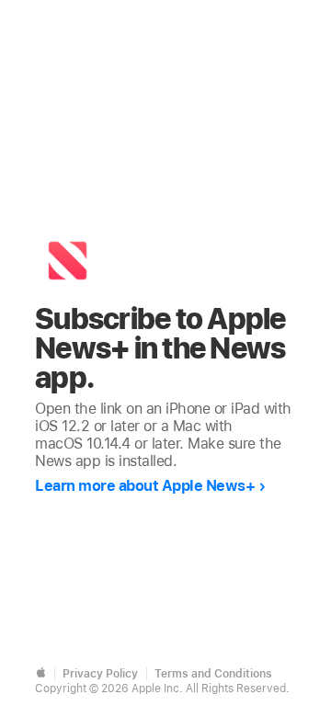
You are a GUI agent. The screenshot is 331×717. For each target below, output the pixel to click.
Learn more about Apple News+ (145, 486)
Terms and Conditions (213, 673)
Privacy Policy (100, 673)
